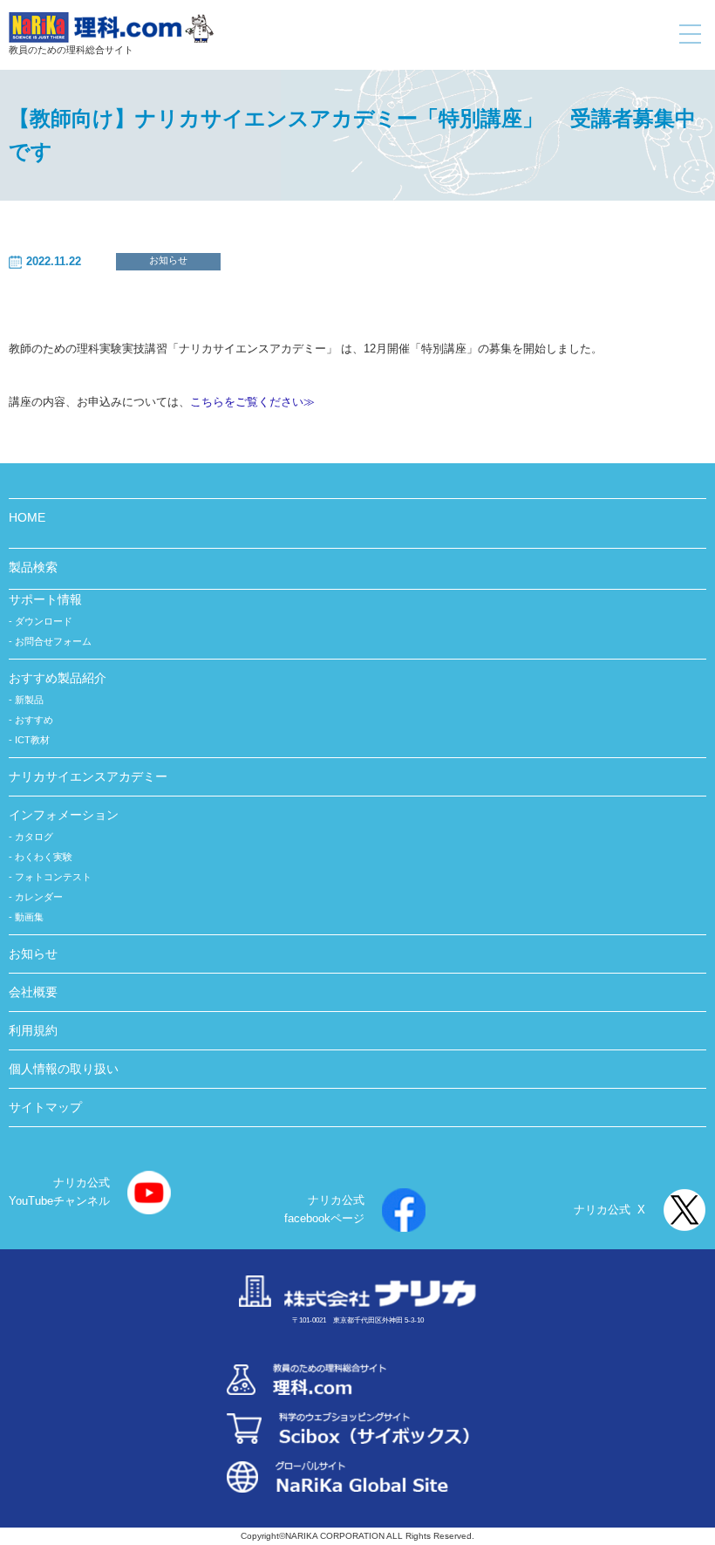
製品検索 (33, 567)
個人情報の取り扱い (64, 1069)
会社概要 (33, 992)
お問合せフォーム (53, 641)
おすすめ (34, 719)
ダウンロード (43, 621)
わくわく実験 (43, 856)
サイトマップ (45, 1107)
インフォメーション (64, 815)
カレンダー (39, 897)
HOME (27, 517)
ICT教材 (32, 740)
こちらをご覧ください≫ (252, 401)
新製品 (29, 699)
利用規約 (33, 1030)
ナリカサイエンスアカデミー (88, 776)
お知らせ (168, 260)
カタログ (34, 836)
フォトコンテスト (53, 877)
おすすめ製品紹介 (57, 678)
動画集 (29, 917)
